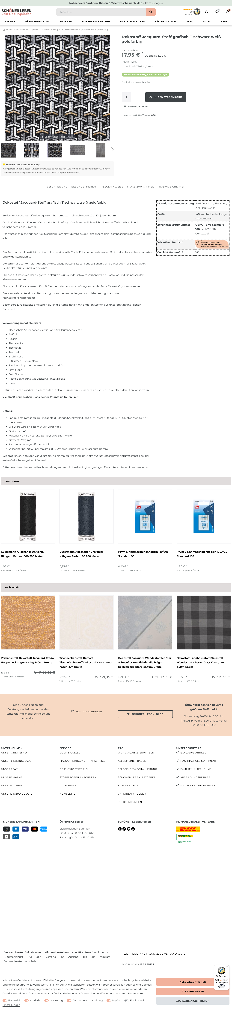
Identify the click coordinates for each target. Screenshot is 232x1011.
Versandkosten (149, 115)
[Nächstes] (107, 87)
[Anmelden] (206, 11)
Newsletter (68, 793)
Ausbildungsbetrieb (195, 777)
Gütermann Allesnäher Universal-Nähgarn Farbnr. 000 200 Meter (23, 554)
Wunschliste (138, 106)
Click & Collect (71, 752)
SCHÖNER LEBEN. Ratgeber (137, 777)
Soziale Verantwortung (198, 785)
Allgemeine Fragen (132, 760)
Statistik (35, 1000)
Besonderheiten (83, 186)
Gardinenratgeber (132, 793)
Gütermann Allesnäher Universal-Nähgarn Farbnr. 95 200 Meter (81, 554)
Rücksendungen (130, 802)
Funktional (137, 1000)
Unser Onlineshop (15, 752)
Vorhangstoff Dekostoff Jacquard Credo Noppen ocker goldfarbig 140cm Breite (27, 660)
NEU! (223, 21)
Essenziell (14, 1000)
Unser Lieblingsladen (17, 760)
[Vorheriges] (7, 87)
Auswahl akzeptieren (193, 1000)
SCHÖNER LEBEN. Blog (147, 714)
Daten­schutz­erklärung (95, 993)
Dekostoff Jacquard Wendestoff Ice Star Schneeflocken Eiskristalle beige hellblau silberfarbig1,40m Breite (144, 662)
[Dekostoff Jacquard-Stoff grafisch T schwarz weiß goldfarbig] (8, 150)
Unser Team (9, 769)
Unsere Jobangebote (17, 793)
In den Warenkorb (168, 97)
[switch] (221, 986)
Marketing (56, 1000)
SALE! (207, 21)
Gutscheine (68, 785)
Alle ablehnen (193, 991)
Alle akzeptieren (193, 981)
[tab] (57, 187)
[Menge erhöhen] (135, 97)
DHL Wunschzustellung (87, 1000)
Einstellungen (11, 1004)
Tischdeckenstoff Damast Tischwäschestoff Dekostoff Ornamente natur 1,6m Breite (85, 662)
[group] (28, 516)
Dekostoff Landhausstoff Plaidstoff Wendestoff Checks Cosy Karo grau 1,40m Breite (200, 662)
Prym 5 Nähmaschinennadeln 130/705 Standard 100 (202, 554)
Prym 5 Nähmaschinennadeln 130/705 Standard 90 (143, 554)
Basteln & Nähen (132, 21)
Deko (189, 21)
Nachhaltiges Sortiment (198, 760)
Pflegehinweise (111, 186)
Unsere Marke (11, 777)
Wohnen (65, 21)
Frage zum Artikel (140, 186)
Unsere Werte (11, 785)
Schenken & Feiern (96, 21)
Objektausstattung (74, 769)
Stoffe (10, 21)
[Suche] (151, 12)
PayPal (116, 1000)
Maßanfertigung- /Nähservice (82, 760)
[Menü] (227, 967)
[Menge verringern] (140, 97)
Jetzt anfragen (154, 3)
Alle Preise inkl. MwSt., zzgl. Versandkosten (154, 953)
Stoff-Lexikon (128, 785)
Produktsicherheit (172, 186)
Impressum (135, 993)
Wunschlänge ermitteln (136, 752)
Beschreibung (57, 186)
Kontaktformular (89, 711)
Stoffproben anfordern (78, 777)
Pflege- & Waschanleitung (137, 769)
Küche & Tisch (165, 21)
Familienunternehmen (197, 769)
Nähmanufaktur (37, 21)
